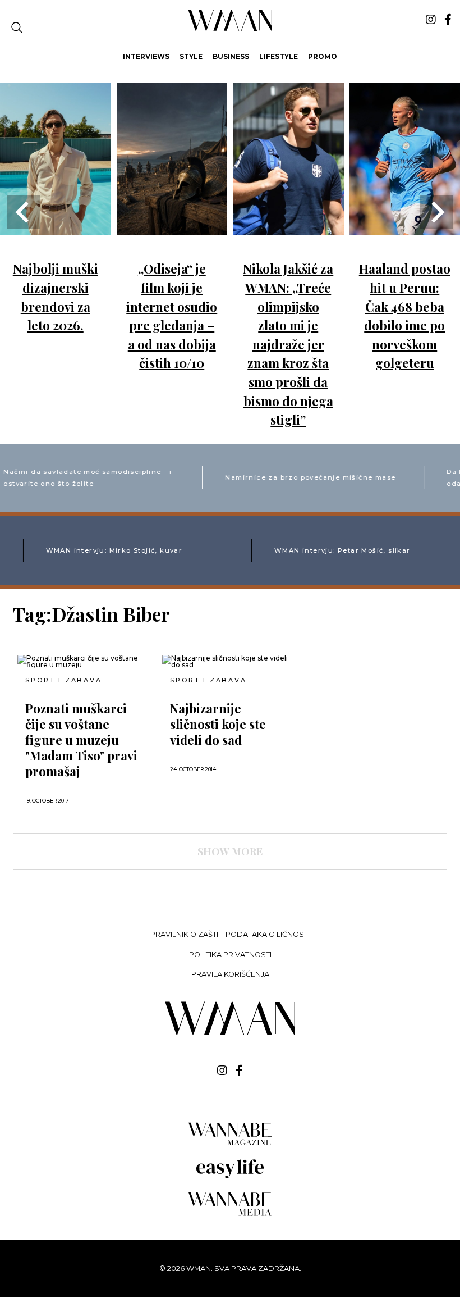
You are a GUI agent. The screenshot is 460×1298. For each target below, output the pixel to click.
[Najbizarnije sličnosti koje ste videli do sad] (230, 661)
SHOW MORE (230, 851)
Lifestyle (278, 56)
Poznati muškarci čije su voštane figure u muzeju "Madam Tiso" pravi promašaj (81, 739)
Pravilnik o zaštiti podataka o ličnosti (230, 934)
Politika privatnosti (230, 954)
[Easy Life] (230, 1176)
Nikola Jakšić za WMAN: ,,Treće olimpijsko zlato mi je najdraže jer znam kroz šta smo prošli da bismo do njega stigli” (288, 344)
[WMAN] (230, 29)
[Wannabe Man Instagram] (431, 19)
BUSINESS (231, 56)
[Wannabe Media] (230, 1214)
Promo (322, 56)
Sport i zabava (63, 680)
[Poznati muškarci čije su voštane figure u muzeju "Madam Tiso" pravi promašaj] (85, 661)
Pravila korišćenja (230, 974)
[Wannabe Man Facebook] (447, 19)
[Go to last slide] (23, 212)
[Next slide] (436, 212)
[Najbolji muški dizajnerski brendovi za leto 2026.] (55, 227)
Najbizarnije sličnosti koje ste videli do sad (218, 724)
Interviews (146, 56)
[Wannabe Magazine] (230, 1144)
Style (191, 56)
